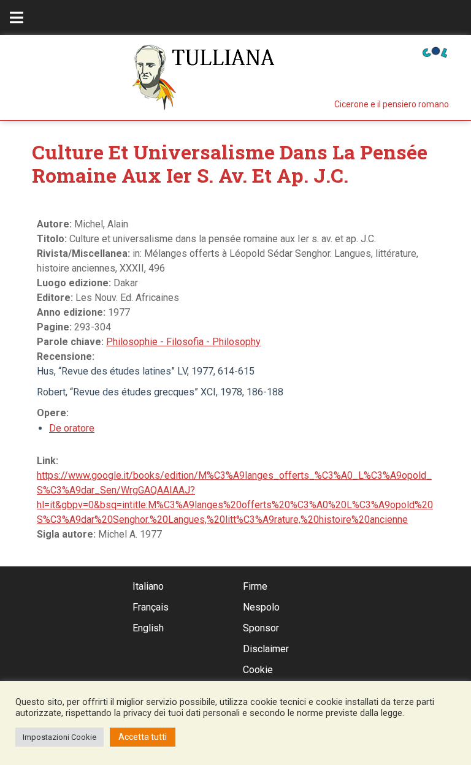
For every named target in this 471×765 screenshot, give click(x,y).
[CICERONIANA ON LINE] (435, 51)
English (148, 628)
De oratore (71, 428)
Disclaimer (266, 649)
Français (150, 607)
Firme (255, 586)
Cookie (258, 670)
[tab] (16, 17)
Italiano (148, 586)
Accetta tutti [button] (142, 737)
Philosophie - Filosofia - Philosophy (183, 342)
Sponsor (261, 628)
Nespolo (261, 607)
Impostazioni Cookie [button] (59, 737)
